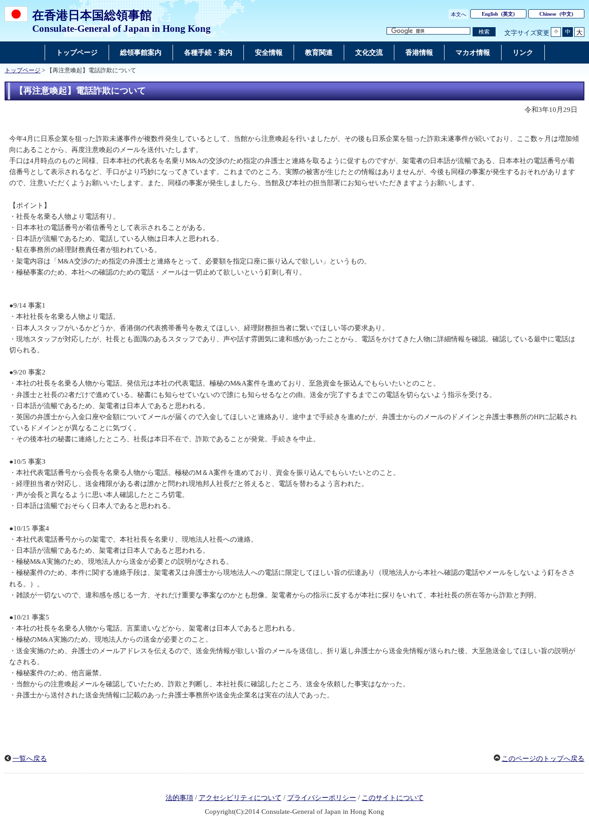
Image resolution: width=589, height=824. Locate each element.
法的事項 (179, 797)
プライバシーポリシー (321, 797)
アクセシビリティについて (240, 797)
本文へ (458, 14)
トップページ (22, 70)
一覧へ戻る (29, 758)
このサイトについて (393, 797)
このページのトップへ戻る (543, 758)
